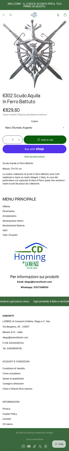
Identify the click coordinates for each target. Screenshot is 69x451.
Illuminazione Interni (13, 220)
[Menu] (3, 15)
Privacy (6, 408)
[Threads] (46, 446)
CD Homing (28, 432)
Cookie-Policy (10, 413)
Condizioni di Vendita (14, 368)
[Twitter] (40, 446)
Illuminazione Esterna (14, 225)
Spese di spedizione (13, 378)
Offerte (6, 206)
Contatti (7, 418)
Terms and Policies (34, 439)
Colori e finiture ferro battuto (17, 388)
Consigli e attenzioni (13, 383)
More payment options (35, 156)
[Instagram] (23, 446)
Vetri (5, 230)
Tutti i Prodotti (10, 235)
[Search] (10, 14)
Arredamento (9, 216)
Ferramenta (8, 211)
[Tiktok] (34, 446)
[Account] (58, 14)
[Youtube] (29, 446)
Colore (34, 121)
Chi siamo (8, 424)
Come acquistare (11, 373)
